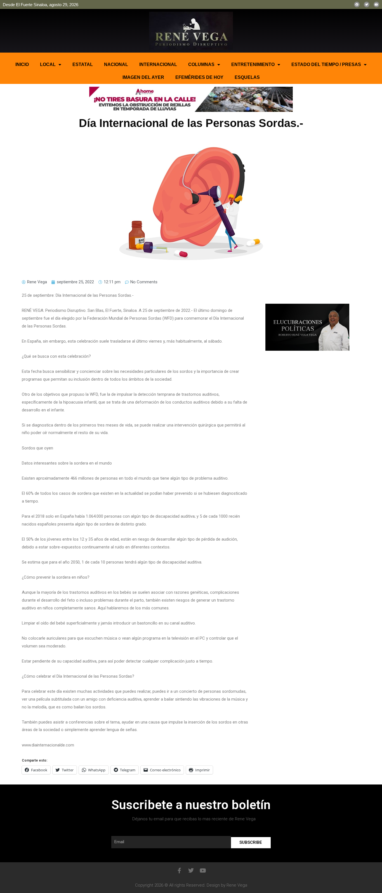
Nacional (116, 64)
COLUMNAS (201, 64)
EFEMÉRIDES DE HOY (199, 77)
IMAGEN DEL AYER (143, 77)
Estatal (82, 64)
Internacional (158, 64)
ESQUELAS (247, 77)
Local (48, 64)
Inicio (22, 64)
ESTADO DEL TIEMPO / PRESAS (326, 64)
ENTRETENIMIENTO (253, 64)
